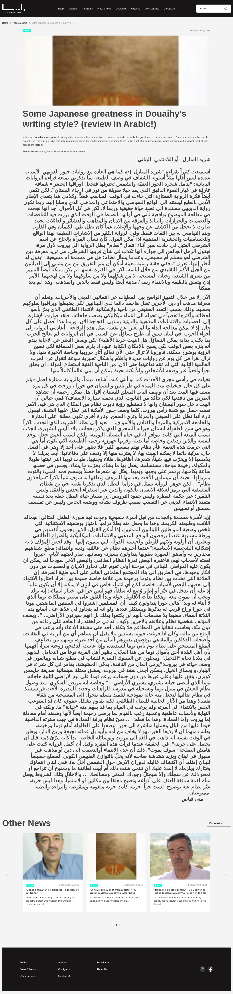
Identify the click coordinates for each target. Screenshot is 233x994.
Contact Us (169, 8)
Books (61, 8)
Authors (73, 8)
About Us (135, 8)
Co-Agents (121, 8)
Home (5, 23)
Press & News (104, 8)
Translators (87, 8)
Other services (152, 8)
